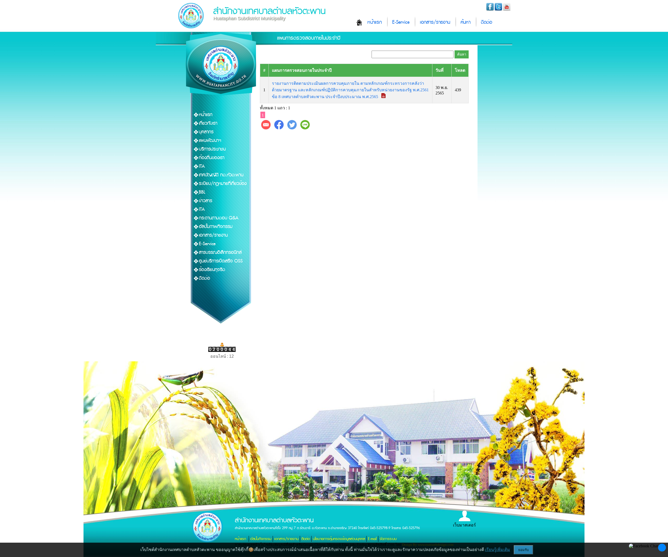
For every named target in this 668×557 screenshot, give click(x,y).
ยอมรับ (523, 550)
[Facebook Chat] (643, 546)
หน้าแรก (374, 22)
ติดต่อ (486, 22)
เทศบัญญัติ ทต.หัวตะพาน (221, 174)
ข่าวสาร (205, 200)
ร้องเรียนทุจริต (212, 269)
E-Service (400, 22)
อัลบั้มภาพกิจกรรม (215, 226)
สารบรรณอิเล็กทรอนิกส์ (220, 252)
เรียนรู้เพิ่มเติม (497, 549)
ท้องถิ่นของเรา (211, 157)
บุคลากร (206, 131)
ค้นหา (465, 22)
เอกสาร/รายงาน (435, 22)
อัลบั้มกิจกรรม (260, 539)
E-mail (372, 539)
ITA (202, 166)
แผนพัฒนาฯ (210, 140)
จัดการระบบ (388, 539)
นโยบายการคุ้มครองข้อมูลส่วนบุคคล (339, 539)
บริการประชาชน (212, 149)
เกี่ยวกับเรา (208, 123)
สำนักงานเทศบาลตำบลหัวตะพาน (269, 11)
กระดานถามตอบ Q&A (218, 217)
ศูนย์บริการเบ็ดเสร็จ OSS (221, 261)
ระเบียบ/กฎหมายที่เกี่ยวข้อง (223, 183)
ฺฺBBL (202, 192)
